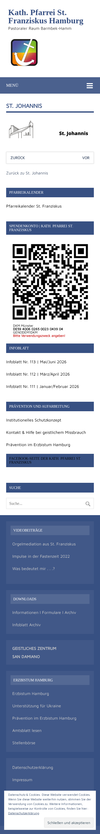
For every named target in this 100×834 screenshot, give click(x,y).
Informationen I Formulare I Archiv (44, 612)
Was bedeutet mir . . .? (33, 568)
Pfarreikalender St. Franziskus (34, 206)
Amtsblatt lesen (27, 730)
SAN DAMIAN (24, 656)
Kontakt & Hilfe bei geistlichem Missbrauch (46, 432)
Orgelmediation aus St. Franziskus (44, 544)
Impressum (22, 779)
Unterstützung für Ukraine (36, 705)
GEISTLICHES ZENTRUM (34, 648)
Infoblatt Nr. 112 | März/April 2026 (38, 374)
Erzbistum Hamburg (30, 693)
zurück (18, 157)
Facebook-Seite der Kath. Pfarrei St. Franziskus (45, 460)
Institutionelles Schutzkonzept (33, 420)
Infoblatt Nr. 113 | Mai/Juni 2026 (36, 361)
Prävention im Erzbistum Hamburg (38, 444)
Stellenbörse (23, 742)
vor (85, 157)
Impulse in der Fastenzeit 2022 (41, 556)
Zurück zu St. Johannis (27, 173)
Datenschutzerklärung (32, 767)
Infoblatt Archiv (26, 624)
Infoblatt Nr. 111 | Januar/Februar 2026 (42, 386)
